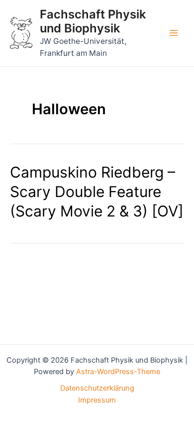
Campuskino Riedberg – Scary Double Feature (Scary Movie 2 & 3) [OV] (97, 191)
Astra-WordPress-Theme (118, 371)
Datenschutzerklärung (97, 388)
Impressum (97, 400)
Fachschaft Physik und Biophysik (93, 21)
